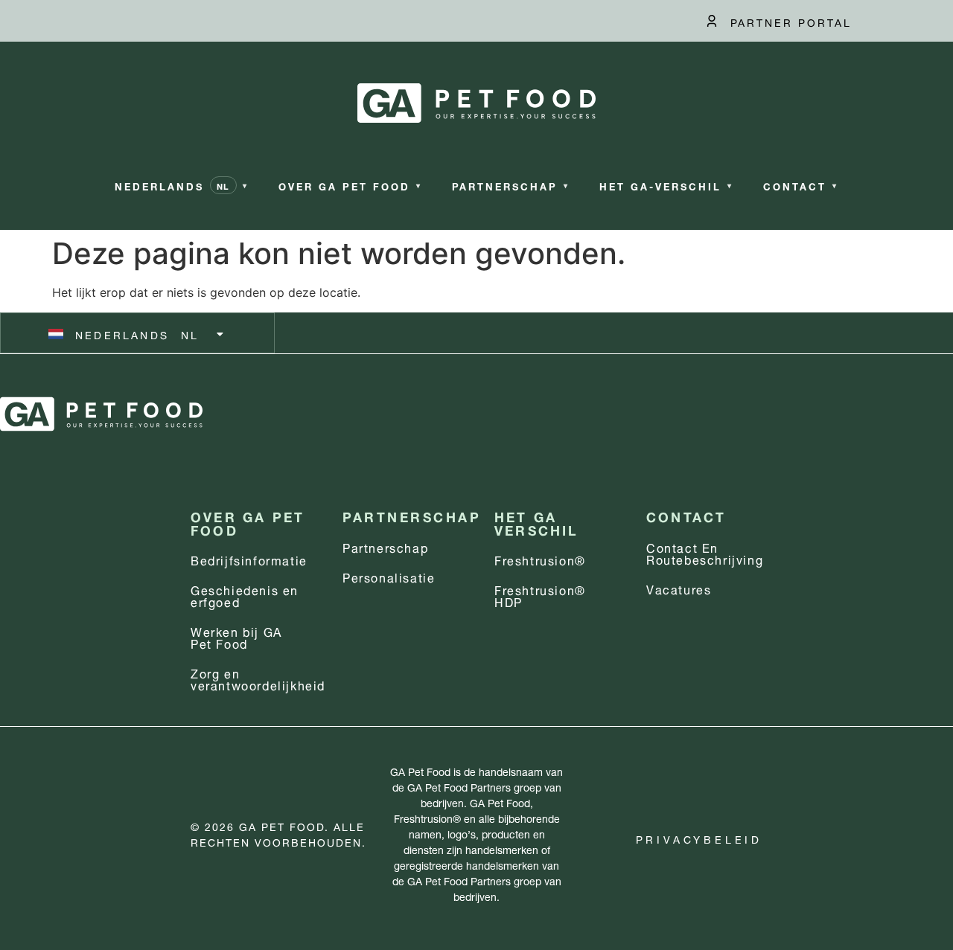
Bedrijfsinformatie (249, 559)
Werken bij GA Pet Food (236, 636)
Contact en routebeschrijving (704, 552)
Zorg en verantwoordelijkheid (258, 678)
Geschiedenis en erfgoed (245, 594)
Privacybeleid (699, 838)
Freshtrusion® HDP (540, 594)
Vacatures (678, 588)
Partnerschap (385, 546)
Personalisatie (388, 576)
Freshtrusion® (540, 559)
